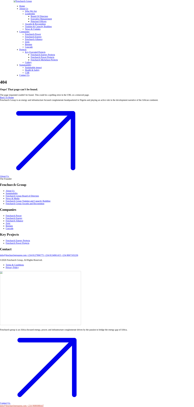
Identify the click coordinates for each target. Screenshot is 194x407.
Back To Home (7, 97)
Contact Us (5, 403)
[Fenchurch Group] (23, 1)
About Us (4, 176)
